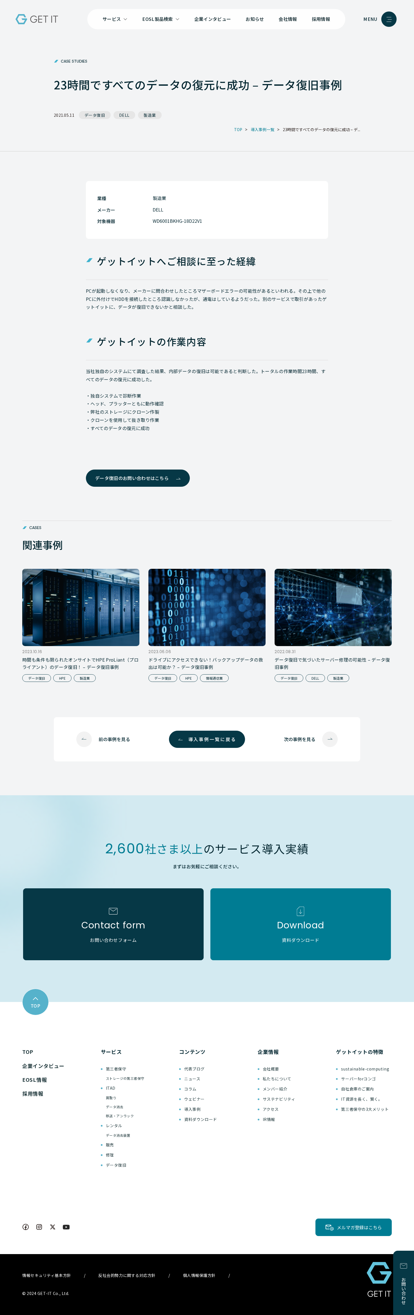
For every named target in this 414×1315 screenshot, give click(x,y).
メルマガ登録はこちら (359, 1227)
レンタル (114, 1125)
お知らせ (255, 19)
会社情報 (288, 19)
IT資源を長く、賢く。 (361, 1099)
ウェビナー (194, 1099)
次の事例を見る (299, 739)
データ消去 (114, 1106)
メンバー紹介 (275, 1089)
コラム (190, 1089)
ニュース (192, 1078)
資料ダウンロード (200, 1119)
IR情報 (269, 1119)
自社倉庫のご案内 (357, 1089)
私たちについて (277, 1078)
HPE (62, 678)
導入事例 (192, 1109)
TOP (27, 1051)
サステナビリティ (279, 1099)
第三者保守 (116, 1069)
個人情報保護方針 (199, 1275)
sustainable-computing (365, 1069)
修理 (110, 1155)
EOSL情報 (34, 1079)
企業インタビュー (212, 19)
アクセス (271, 1109)
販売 (110, 1144)
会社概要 (271, 1069)
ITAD (110, 1088)
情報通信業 (214, 678)
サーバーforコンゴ (358, 1078)
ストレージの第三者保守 (125, 1078)
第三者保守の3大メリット (365, 1109)
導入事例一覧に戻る (212, 739)
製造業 (150, 115)
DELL (124, 115)
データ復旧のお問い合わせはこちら (132, 478)
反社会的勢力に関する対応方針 (127, 1275)
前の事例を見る (114, 739)
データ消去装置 (118, 1135)
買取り (111, 1097)
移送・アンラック (120, 1115)
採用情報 (321, 19)
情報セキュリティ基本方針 (46, 1275)
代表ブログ (194, 1069)
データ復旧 (94, 115)
